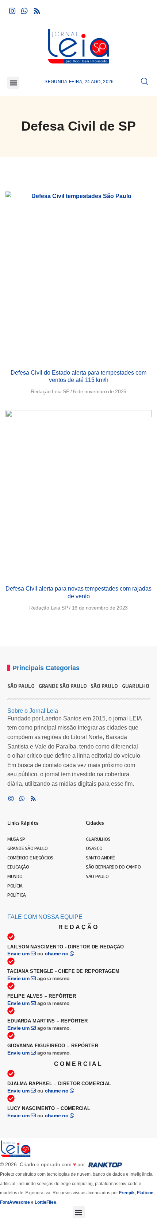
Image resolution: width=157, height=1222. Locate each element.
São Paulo (104, 686)
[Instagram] (12, 11)
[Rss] (36, 11)
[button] (13, 83)
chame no (57, 953)
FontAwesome (15, 1202)
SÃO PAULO (21, 686)
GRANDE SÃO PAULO (63, 686)
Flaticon (145, 1192)
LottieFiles (45, 1202)
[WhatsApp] (24, 11)
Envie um (19, 953)
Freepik (127, 1192)
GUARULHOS (137, 686)
